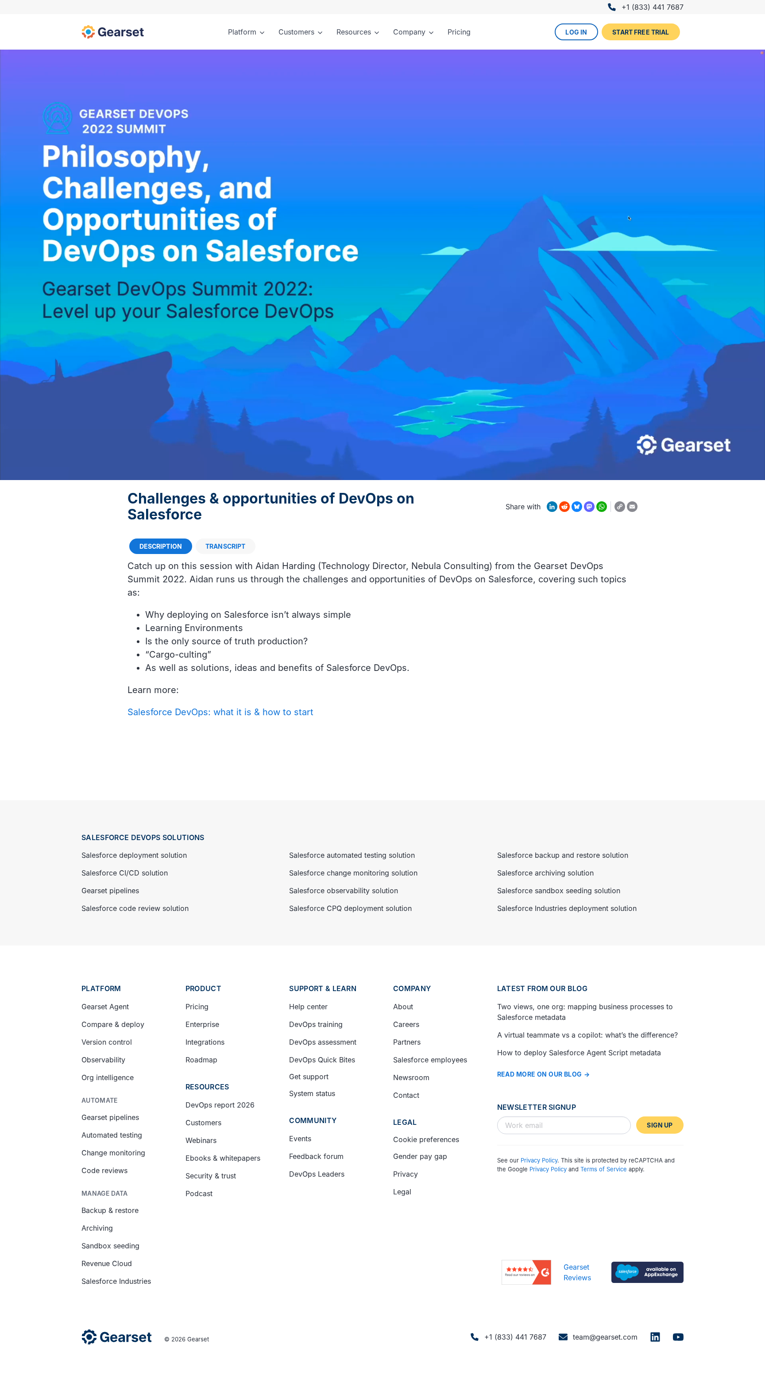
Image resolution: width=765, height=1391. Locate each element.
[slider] (362, 470)
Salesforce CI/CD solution (124, 872)
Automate (99, 1100)
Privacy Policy (539, 1160)
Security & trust (210, 1175)
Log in (576, 32)
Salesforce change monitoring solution (353, 872)
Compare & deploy (112, 1024)
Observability (103, 1059)
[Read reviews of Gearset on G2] (526, 1272)
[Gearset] (112, 32)
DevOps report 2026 (220, 1104)
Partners (407, 1042)
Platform (101, 988)
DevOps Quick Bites (322, 1059)
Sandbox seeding (110, 1245)
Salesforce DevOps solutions (143, 837)
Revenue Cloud (106, 1263)
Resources (207, 1086)
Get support (308, 1076)
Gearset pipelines (110, 890)
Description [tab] (160, 546)
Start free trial (640, 32)
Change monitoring (113, 1152)
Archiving (97, 1228)
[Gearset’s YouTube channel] (678, 1337)
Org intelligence (107, 1077)
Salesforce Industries (116, 1281)
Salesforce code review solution (135, 908)
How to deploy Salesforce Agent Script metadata (579, 1052)
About (403, 1006)
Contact (406, 1095)
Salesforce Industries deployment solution (567, 908)
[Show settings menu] (730, 470)
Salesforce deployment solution (134, 855)
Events (300, 1138)
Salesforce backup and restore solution (562, 855)
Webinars (200, 1140)
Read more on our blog (539, 1074)
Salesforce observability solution (343, 890)
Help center (308, 1006)
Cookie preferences (426, 1139)
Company (412, 988)
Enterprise (202, 1024)
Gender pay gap (420, 1156)
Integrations (204, 1042)
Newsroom (411, 1077)
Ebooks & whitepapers (222, 1158)
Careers (406, 1024)
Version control (106, 1042)
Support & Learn (322, 988)
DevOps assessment (322, 1042)
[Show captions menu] (684, 470)
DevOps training (316, 1024)
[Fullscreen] (753, 470)
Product (203, 988)
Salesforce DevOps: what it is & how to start (220, 712)
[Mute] (707, 470)
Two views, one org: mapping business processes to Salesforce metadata (585, 1012)
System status (312, 1093)
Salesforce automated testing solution (352, 855)
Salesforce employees (430, 1059)
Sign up (659, 1125)
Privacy (405, 1174)
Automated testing (111, 1135)
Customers (203, 1122)
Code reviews (104, 1170)
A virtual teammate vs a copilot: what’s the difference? (587, 1035)
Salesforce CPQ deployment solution (350, 908)
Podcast (198, 1193)
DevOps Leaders (316, 1174)
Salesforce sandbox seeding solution (558, 890)
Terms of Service (603, 1169)
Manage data (104, 1193)
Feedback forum (316, 1156)
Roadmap (201, 1059)
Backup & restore (110, 1210)
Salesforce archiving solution (545, 872)
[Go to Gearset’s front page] (116, 1337)
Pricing (197, 1006)
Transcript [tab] (225, 546)
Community (312, 1120)
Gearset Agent (105, 1006)
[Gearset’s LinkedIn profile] (655, 1337)
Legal (405, 1122)
